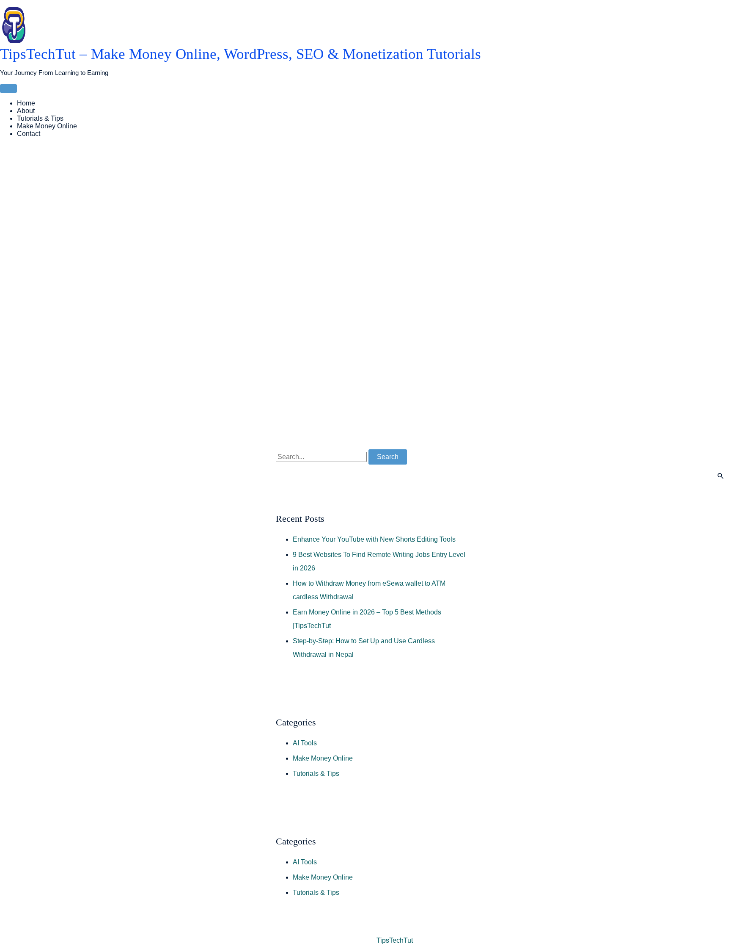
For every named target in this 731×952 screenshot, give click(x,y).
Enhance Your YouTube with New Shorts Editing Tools (374, 539)
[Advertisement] (254, 282)
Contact (28, 133)
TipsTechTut (394, 940)
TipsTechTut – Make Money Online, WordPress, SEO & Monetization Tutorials (240, 54)
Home (26, 103)
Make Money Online (47, 126)
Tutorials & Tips (40, 118)
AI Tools (305, 743)
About (26, 110)
